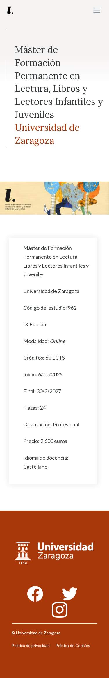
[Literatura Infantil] (10, 10)
